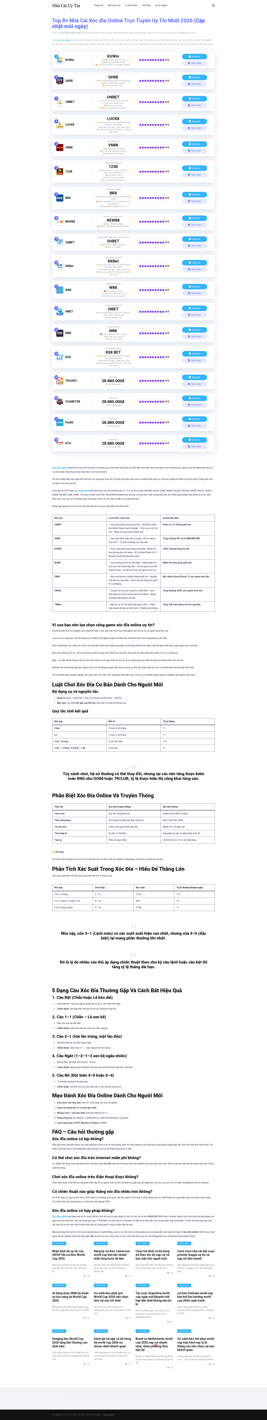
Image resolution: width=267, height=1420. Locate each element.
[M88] (59, 336)
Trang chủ (98, 5)
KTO (68, 443)
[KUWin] (59, 62)
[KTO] (59, 446)
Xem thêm (196, 63)
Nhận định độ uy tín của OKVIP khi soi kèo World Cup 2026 (68, 1254)
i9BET (69, 311)
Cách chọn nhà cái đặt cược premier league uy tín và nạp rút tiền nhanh (196, 1254)
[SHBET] (59, 245)
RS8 (68, 357)
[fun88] (59, 425)
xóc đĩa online (63, 40)
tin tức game (161, 5)
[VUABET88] (59, 404)
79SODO (71, 380)
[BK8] (59, 200)
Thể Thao (146, 5)
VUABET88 (72, 401)
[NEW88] (59, 224)
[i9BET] (59, 314)
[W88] (59, 292)
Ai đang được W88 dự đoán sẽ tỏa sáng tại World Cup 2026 (70, 1296)
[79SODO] (59, 383)
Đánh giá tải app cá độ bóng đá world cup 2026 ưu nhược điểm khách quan (112, 1342)
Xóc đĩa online (59, 467)
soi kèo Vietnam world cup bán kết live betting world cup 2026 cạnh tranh (195, 1296)
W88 (68, 290)
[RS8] (59, 360)
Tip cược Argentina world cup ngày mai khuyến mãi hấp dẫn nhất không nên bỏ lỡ (153, 1298)
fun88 (69, 422)
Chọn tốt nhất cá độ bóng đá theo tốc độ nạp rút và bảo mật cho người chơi (153, 1254)
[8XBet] (59, 268)
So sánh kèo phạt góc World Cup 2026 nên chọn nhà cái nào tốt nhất (111, 1296)
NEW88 (70, 221)
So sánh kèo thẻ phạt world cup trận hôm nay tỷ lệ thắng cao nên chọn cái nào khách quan (195, 1344)
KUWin (69, 60)
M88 (68, 333)
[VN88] (59, 150)
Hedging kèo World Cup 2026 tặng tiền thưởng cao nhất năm (69, 1342)
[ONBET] (59, 104)
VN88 (69, 147)
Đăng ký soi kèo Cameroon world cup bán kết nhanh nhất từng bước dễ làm (112, 1254)
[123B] (59, 174)
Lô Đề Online (131, 5)
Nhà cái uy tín (114, 5)
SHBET (70, 242)
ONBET (70, 102)
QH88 (69, 80)
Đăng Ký (196, 56)
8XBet (69, 266)
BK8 (68, 198)
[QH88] (59, 83)
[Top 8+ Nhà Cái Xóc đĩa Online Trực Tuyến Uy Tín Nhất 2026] (66, 4)
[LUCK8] (59, 127)
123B (68, 171)
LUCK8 (69, 124)
